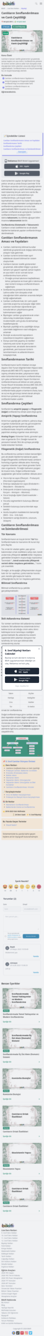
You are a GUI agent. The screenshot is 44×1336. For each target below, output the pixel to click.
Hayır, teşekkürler (22, 686)
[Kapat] (39, 648)
